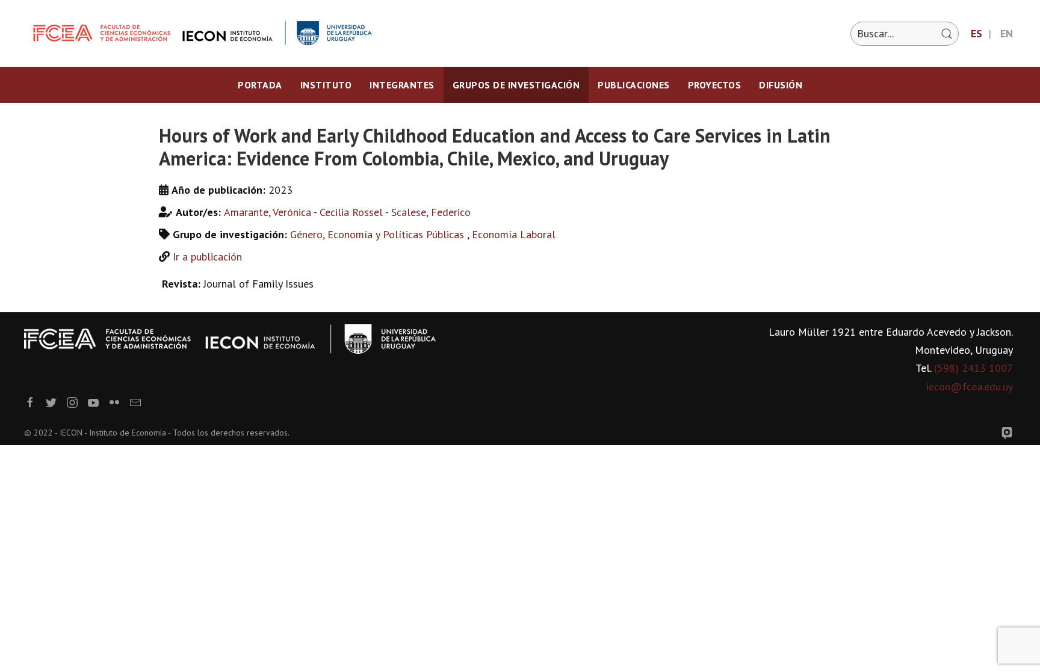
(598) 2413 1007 (973, 368)
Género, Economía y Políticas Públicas (378, 234)
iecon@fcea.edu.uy (969, 386)
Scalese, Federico (431, 212)
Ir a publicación (207, 257)
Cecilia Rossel (351, 212)
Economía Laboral (514, 234)
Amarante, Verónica (267, 212)
